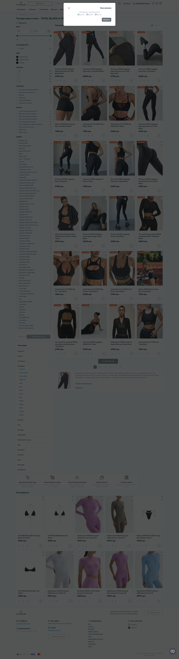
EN (91, 15)
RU (100, 15)
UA (83, 15)
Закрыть (106, 20)
